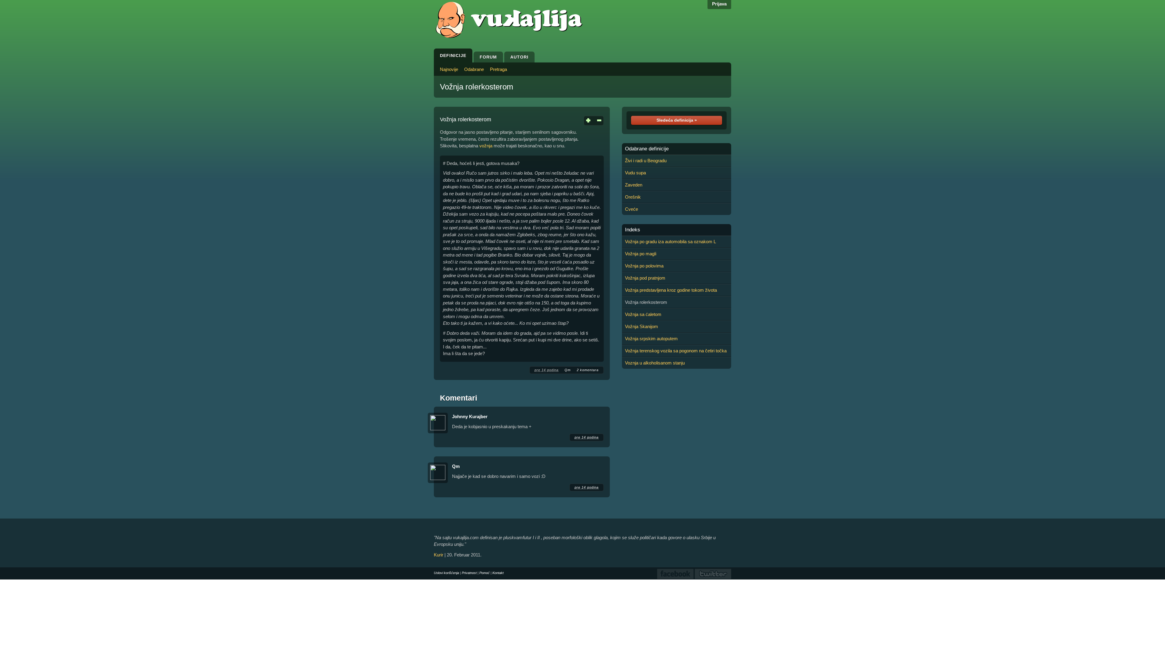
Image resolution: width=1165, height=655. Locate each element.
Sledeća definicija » (677, 120)
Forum (488, 57)
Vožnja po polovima (644, 265)
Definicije (453, 55)
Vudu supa (635, 172)
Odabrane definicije (647, 149)
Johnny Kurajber (470, 416)
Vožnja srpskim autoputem (651, 338)
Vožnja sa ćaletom (643, 314)
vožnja (485, 145)
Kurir (438, 554)
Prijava (719, 3)
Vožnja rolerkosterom (476, 86)
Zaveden (633, 184)
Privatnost (469, 573)
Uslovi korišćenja (446, 573)
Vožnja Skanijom (641, 326)
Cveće (631, 209)
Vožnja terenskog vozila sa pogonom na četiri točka (676, 350)
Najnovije (449, 69)
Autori (519, 57)
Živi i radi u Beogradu (646, 160)
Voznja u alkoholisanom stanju (655, 362)
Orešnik (633, 197)
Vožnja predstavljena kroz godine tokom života (671, 290)
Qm (568, 370)
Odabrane (474, 69)
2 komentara (588, 370)
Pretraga (498, 69)
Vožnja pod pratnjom (645, 277)
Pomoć (484, 573)
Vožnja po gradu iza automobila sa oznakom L (670, 241)
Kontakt (498, 573)
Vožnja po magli (640, 253)
